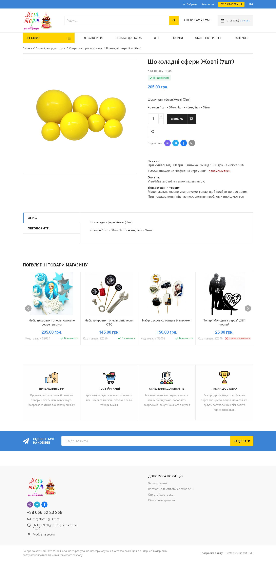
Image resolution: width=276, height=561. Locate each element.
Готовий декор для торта (50, 48)
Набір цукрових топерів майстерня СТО (109, 322)
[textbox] (116, 20)
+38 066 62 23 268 (197, 20)
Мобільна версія (44, 534)
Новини (177, 38)
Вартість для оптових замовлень (171, 489)
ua (251, 4)
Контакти (208, 4)
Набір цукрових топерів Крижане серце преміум (52, 322)
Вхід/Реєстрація (231, 4)
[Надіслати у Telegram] (175, 143)
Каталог (33, 38)
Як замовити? (93, 38)
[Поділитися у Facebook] (183, 143)
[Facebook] (44, 505)
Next (248, 308)
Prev (28, 308)
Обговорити (38, 228)
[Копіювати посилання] (192, 143)
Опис (32, 218)
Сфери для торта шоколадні (85, 48)
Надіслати (242, 441)
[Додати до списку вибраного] (51, 318)
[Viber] (30, 505)
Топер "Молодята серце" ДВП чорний (224, 322)
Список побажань (153, 132)
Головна (27, 48)
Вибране (192, 4)
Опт (157, 38)
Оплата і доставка (129, 38)
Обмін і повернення (208, 38)
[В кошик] (32, 318)
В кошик (177, 119)
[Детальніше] (70, 318)
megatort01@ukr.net (46, 519)
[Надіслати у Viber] (167, 143)
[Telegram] (37, 505)
